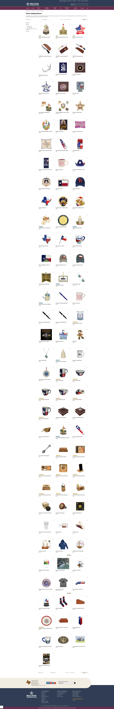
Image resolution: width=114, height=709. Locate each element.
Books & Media (55, 8)
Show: (62, 19)
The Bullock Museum (76, 692)
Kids (60, 8)
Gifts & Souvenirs (75, 8)
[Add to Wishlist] (53, 24)
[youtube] (51, 683)
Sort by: (43, 19)
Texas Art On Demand (67, 8)
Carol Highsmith (29, 26)
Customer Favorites (60, 696)
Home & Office (38, 8)
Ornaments (27, 8)
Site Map (62, 705)
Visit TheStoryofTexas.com (77, 696)
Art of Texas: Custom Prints (61, 692)
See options (69, 555)
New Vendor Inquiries (44, 702)
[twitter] (47, 683)
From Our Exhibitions (60, 693)
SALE (87, 8)
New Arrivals (59, 695)
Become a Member (84, 0)
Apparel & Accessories (47, 8)
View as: (27, 19)
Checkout (74, 0)
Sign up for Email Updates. (63, 681)
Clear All (28, 31)
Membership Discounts (45, 696)
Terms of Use (59, 705)
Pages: (82, 19)
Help (79, 0)
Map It (37, 682)
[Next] (87, 19)
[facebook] (49, 683)
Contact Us (43, 693)
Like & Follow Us (49, 681)
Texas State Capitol (30, 27)
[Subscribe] (74, 683)
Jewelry (33, 8)
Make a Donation (75, 695)
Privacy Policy (66, 705)
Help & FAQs (43, 695)
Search (74, 4)
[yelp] (55, 683)
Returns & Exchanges (44, 701)
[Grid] (28, 19)
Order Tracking (43, 698)
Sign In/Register (64, 0)
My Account (43, 697)
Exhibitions (82, 8)
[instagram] (53, 683)
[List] (30, 19)
